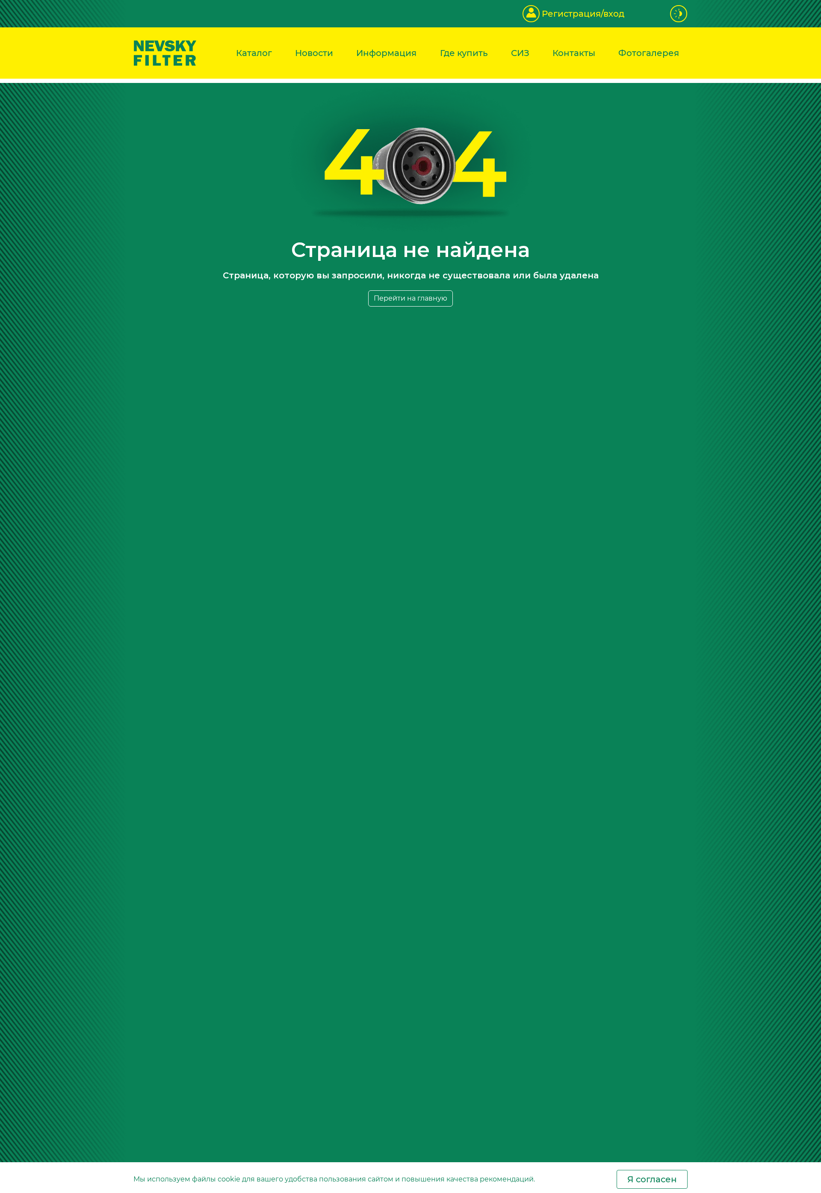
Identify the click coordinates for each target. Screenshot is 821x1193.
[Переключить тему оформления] (679, 13)
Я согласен (652, 1179)
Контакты (573, 53)
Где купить (464, 53)
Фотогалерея (648, 53)
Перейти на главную (410, 298)
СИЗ (520, 53)
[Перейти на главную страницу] (165, 52)
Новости (314, 53)
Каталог (254, 53)
